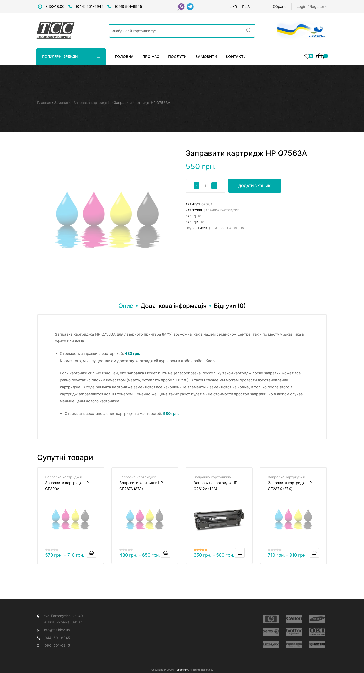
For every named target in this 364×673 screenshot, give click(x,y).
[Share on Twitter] (215, 228)
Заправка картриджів (92, 102)
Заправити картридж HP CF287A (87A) (141, 485)
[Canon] (294, 619)
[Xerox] (271, 632)
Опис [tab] (125, 305)
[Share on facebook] (210, 228)
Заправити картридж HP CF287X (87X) (290, 485)
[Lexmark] (271, 644)
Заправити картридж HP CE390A (67, 485)
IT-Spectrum (180, 669)
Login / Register (310, 6)
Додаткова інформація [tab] (174, 305)
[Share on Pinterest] (235, 228)
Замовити (62, 102)
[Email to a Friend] (242, 228)
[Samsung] (317, 619)
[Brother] (294, 632)
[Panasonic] (294, 644)
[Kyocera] (317, 644)
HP (199, 216)
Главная (44, 102)
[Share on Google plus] (229, 228)
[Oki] (317, 632)
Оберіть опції (91, 553)
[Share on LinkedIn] (222, 228)
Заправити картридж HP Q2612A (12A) (215, 485)
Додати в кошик (254, 186)
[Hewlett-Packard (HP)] (271, 619)
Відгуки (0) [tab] (230, 305)
